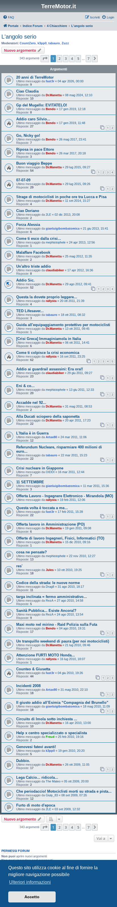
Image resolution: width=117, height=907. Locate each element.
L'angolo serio (18, 36)
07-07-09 (23, 180)
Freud (50, 736)
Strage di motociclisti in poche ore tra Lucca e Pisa (61, 197)
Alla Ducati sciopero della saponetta (48, 416)
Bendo (51, 109)
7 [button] (88, 58)
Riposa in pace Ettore (35, 149)
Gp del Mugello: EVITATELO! (41, 105)
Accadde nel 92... (31, 402)
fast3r (50, 81)
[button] (45, 58)
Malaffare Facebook (33, 252)
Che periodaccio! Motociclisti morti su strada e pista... (64, 791)
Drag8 (50, 586)
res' (19, 566)
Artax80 (51, 437)
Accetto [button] (31, 897)
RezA (49, 600)
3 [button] (66, 58)
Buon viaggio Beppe (34, 163)
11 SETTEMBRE (30, 482)
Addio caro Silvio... (33, 119)
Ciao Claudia (27, 91)
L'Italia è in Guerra (32, 433)
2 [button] (59, 58)
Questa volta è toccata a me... (42, 508)
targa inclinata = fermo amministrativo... (51, 597)
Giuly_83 (52, 795)
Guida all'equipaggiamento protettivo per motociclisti (63, 325)
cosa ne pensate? (31, 552)
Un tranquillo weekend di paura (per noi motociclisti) (62, 641)
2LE (48, 214)
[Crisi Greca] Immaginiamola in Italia (48, 339)
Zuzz (65, 43)
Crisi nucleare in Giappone (39, 468)
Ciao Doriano (27, 211)
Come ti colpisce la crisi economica (47, 352)
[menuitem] (8, 17)
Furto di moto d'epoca (35, 805)
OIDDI (50, 472)
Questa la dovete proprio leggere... (46, 297)
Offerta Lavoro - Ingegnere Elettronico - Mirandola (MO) (64, 496)
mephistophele (56, 242)
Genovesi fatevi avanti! (36, 747)
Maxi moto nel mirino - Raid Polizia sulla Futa (56, 624)
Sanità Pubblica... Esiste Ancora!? (46, 610)
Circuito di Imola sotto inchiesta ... (46, 719)
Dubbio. (23, 761)
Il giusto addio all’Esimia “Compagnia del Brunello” (62, 702)
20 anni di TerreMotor (35, 77)
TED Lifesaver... (30, 311)
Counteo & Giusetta (33, 669)
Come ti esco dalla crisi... (38, 238)
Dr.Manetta (54, 95)
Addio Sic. (25, 280)
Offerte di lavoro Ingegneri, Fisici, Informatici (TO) (60, 538)
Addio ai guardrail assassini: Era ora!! (49, 369)
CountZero (28, 43)
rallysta (51, 301)
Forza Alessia (28, 224)
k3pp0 (42, 43)
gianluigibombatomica (63, 228)
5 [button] (78, 58)
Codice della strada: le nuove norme (48, 583)
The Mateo (53, 781)
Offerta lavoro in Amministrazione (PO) (50, 524)
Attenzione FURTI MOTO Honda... (45, 655)
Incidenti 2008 (28, 686)
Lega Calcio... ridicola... (37, 777)
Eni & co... (25, 386)
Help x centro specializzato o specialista (51, 733)
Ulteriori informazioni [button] (30, 882)
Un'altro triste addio (33, 266)
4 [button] (72, 58)
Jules (50, 570)
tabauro (54, 43)
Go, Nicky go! (28, 135)
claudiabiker (55, 270)
